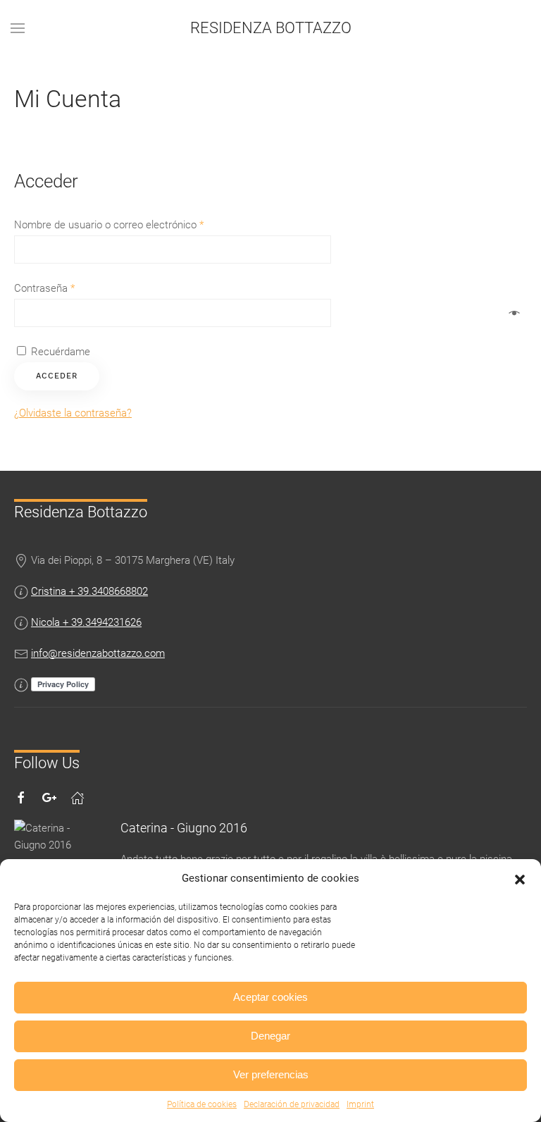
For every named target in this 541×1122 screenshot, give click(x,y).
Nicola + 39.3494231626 (86, 622)
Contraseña (44, 288)
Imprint (360, 1104)
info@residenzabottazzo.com (98, 653)
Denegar (270, 1036)
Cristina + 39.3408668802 (89, 591)
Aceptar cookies (270, 997)
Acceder (56, 376)
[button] (520, 878)
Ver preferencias (271, 1074)
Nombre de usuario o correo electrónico (109, 224)
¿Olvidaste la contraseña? (73, 413)
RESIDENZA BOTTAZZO (271, 28)
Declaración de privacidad (292, 1104)
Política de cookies (202, 1104)
